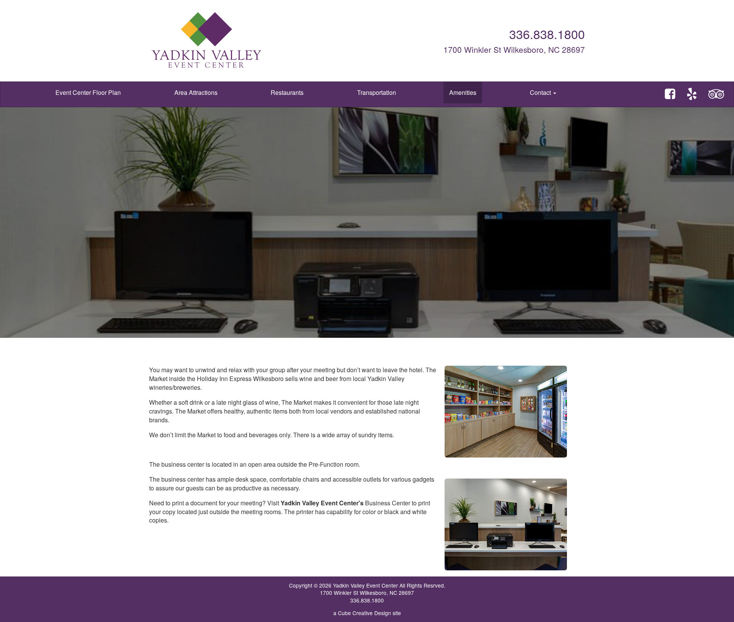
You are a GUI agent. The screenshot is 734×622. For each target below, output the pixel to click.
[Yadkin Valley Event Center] (256, 41)
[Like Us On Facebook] (670, 94)
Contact (541, 92)
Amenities (462, 92)
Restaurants (287, 92)
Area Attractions (196, 92)
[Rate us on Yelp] (692, 94)
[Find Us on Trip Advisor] (716, 94)
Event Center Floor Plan (88, 92)
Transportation (376, 92)
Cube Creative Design (364, 613)
